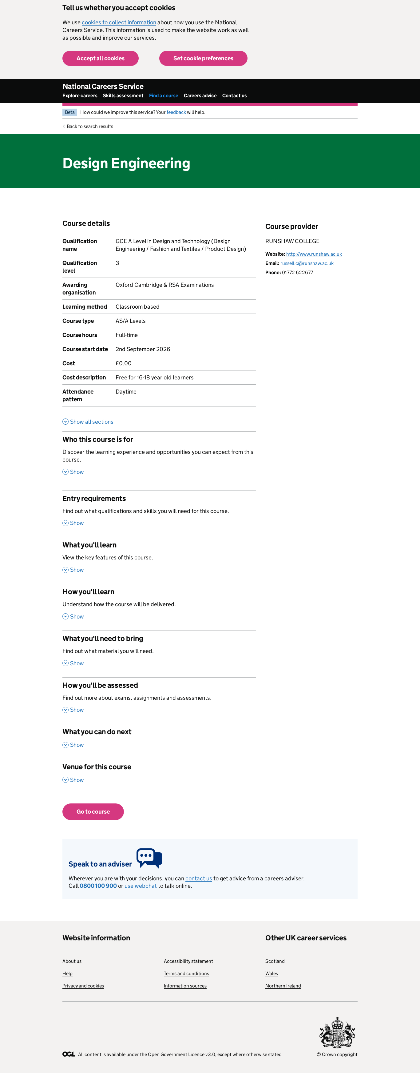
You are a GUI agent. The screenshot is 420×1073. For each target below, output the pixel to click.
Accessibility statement (188, 961)
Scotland (275, 961)
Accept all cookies (101, 58)
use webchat (141, 885)
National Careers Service (103, 86)
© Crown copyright (337, 1054)
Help (67, 973)
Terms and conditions (186, 973)
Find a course (163, 95)
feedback (176, 112)
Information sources (185, 986)
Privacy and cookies (83, 986)
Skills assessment (123, 95)
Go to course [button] (93, 811)
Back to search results (90, 126)
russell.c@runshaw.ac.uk (307, 263)
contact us (198, 878)
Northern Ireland (283, 986)
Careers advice (200, 95)
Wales (271, 973)
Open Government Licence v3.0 (181, 1054)
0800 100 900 (98, 885)
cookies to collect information (119, 22)
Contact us (234, 95)
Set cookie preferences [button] (203, 58)
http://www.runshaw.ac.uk (314, 254)
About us (71, 961)
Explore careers (79, 95)
